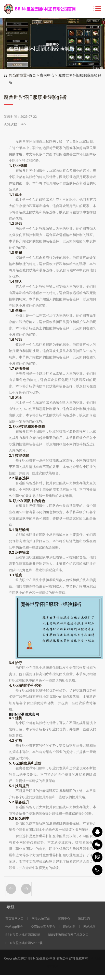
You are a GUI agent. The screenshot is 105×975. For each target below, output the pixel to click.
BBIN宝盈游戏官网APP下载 (24, 942)
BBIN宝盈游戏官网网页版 (22, 934)
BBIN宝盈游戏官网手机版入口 (68, 934)
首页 (32, 75)
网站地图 (69, 926)
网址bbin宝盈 (41, 918)
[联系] (97, 857)
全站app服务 (14, 926)
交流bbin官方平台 (43, 926)
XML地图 (95, 958)
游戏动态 (84, 918)
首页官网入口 (14, 918)
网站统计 (52, 966)
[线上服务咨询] (97, 832)
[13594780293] (97, 870)
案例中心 (47, 75)
